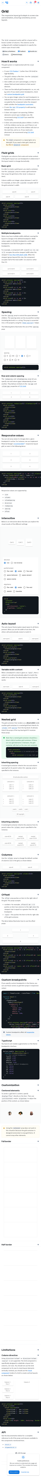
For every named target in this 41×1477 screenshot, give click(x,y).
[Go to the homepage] (6, 2)
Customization (10, 1085)
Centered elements (11, 1090)
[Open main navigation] (2, 2)
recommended (19, 444)
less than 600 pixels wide (18, 255)
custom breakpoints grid (15, 94)
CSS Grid (20, 117)
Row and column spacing (13, 376)
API (4, 1432)
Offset (6, 894)
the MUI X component (17, 145)
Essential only (25, 1472)
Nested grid (9, 719)
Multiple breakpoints (11, 233)
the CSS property (17, 107)
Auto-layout (9, 623)
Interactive (8, 518)
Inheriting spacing (10, 762)
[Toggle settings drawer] (38, 2)
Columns (7, 854)
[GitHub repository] (30, 2)
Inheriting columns (10, 822)
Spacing (6, 311)
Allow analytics (14, 1472)
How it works (9, 61)
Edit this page (22, 1453)
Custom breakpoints (14, 979)
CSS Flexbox (14, 71)
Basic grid (6, 166)
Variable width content (12, 669)
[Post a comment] (38, 61)
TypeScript (7, 1041)
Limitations (8, 1349)
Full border (6, 1141)
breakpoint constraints (25, 104)
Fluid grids (8, 152)
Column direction (10, 1355)
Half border (7, 1244)
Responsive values (13, 435)
